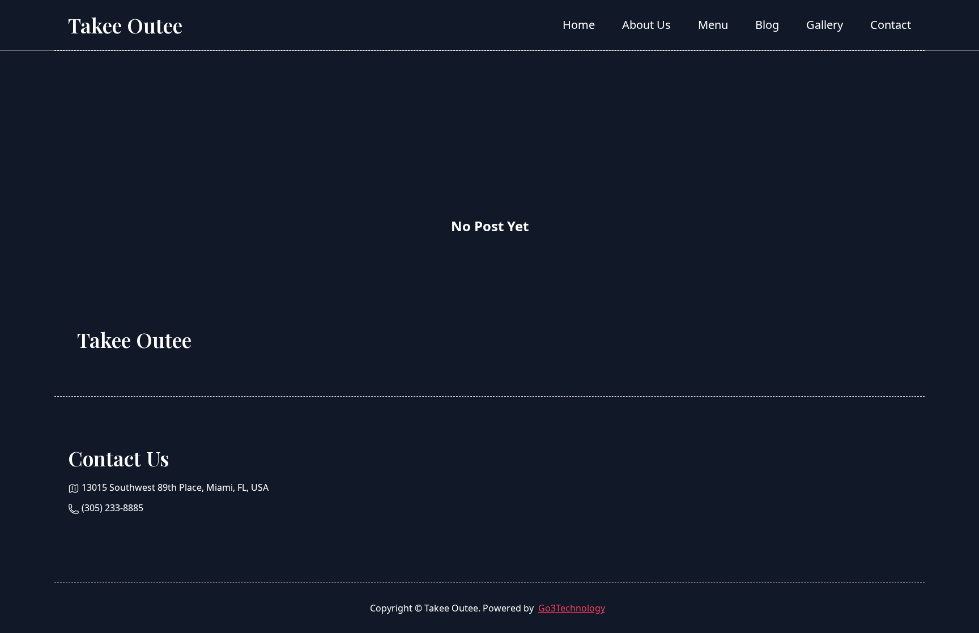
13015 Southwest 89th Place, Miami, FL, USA (175, 487)
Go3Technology (571, 608)
